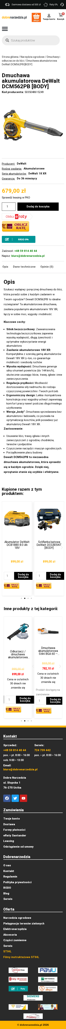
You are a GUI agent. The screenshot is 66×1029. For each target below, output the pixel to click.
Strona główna (10, 56)
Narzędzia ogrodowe (33, 56)
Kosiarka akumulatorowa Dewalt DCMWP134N (49, 539)
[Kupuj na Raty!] (33, 239)
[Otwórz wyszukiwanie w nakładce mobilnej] (31, 40)
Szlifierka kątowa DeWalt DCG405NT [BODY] (17, 545)
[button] (5, 29)
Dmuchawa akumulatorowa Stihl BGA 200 (49, 654)
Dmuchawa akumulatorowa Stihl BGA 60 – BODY (19, 652)
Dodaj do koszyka (38, 206)
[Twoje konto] (49, 15)
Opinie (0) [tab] (46, 266)
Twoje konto (49, 19)
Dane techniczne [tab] (24, 266)
